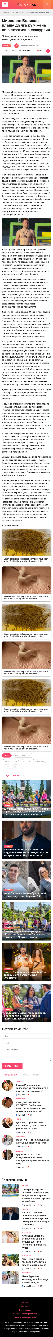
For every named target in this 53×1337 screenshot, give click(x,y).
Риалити (19, 12)
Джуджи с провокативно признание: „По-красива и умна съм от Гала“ (31, 1125)
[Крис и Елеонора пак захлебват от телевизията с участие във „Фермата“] (26, 962)
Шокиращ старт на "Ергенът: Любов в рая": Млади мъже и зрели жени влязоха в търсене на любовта (36, 1195)
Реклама (25, 1303)
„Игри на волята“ (12, 761)
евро (15, 767)
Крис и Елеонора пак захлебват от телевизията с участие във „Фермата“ (32, 1088)
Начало (6, 12)
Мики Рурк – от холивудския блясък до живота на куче (35, 1279)
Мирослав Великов (23, 755)
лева (7, 767)
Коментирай (12, 1066)
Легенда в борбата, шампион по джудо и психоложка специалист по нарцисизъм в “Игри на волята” (36, 1218)
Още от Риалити (14, 775)
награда (40, 761)
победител (28, 761)
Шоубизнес (20, 1151)
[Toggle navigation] (5, 4)
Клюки (18, 1119)
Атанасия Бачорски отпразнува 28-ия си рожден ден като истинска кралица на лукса (34, 1242)
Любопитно (20, 1099)
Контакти (25, 1306)
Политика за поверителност (25, 1314)
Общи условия (25, 1310)
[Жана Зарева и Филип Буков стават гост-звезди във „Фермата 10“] (26, 880)
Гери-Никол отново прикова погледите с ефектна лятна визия (34, 1262)
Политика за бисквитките (25, 1317)
